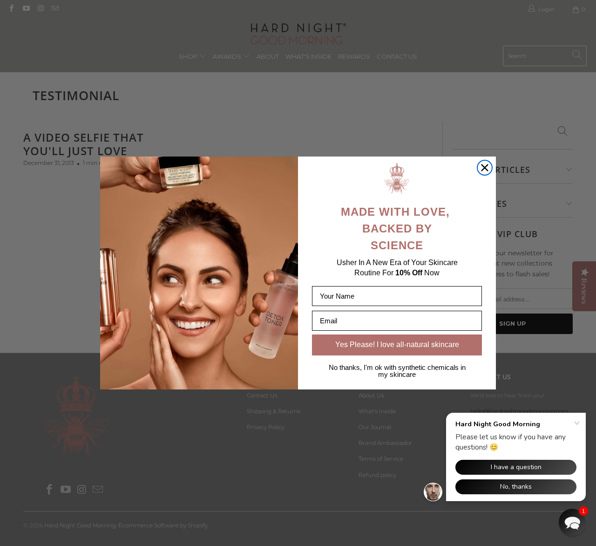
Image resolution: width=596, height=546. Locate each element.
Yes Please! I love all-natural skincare (397, 344)
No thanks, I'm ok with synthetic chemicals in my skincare (397, 370)
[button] (572, 522)
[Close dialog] (484, 167)
